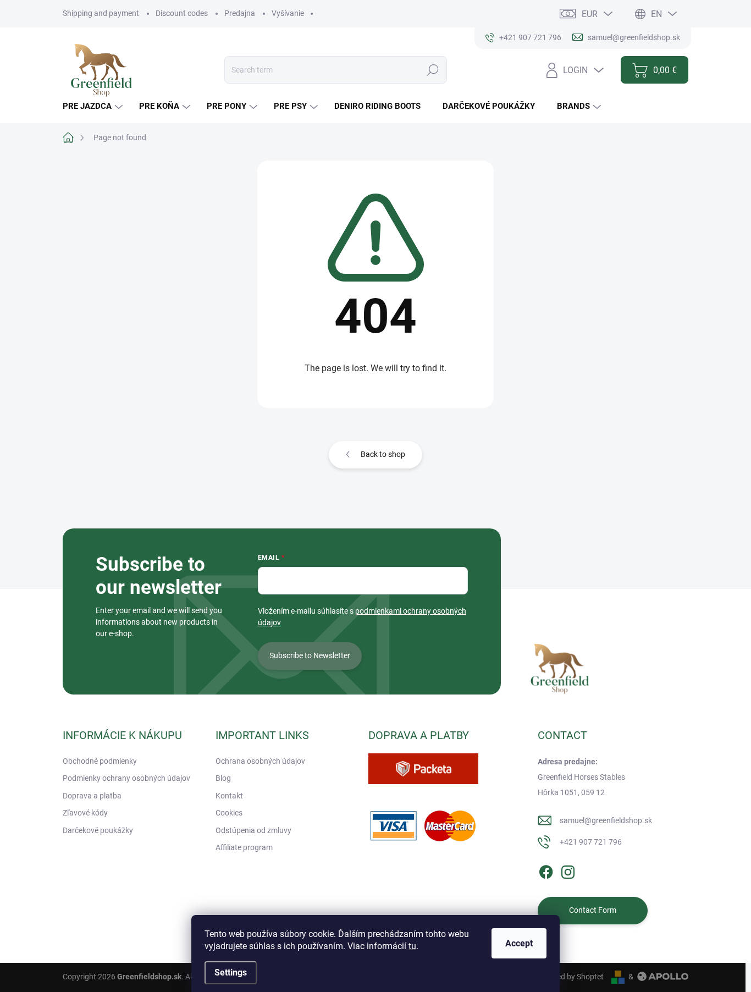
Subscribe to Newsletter (309, 655)
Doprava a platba (92, 795)
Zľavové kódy (85, 812)
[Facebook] (546, 870)
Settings (230, 972)
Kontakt (229, 795)
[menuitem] (94, 106)
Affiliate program (244, 847)
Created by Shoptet (571, 976)
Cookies (229, 812)
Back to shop (383, 454)
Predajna (239, 13)
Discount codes (182, 13)
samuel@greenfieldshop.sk (606, 820)
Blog (223, 778)
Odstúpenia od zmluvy (253, 830)
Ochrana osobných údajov (260, 761)
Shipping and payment (101, 13)
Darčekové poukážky (98, 830)
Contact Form (592, 910)
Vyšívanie (288, 13)
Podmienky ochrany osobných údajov (126, 778)
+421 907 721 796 (591, 841)
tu (412, 946)
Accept (519, 943)
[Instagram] (568, 870)
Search (432, 69)
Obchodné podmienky (100, 761)
